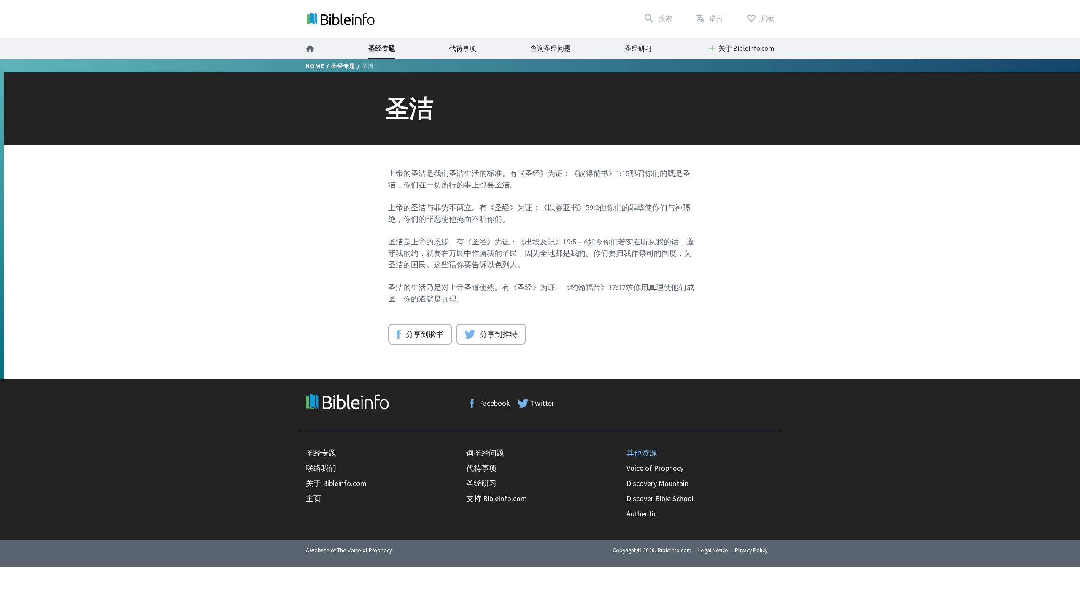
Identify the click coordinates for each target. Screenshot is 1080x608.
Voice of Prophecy (654, 468)
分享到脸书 (425, 334)
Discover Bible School (660, 498)
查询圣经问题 (550, 48)
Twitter (542, 403)
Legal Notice (713, 550)
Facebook (495, 403)
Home (315, 66)
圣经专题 (381, 48)
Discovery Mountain (657, 483)
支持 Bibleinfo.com (496, 498)
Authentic (641, 513)
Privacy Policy (751, 550)
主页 (313, 498)
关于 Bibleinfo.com (336, 483)
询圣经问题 (485, 453)
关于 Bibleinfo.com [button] (746, 48)
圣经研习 (638, 48)
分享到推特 (499, 334)
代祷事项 (462, 48)
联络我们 (321, 468)
